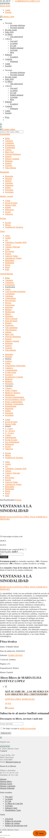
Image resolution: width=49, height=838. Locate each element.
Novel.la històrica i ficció (15, 399)
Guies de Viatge (11, 256)
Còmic (7, 201)
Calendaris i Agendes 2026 (15, 242)
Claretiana (9, 296)
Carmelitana (10, 294)
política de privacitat (28, 728)
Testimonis (9, 325)
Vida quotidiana (11, 328)
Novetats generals (17, 28)
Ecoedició (14, 57)
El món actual (10, 372)
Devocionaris (10, 300)
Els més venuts (11, 30)
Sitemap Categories (7, 786)
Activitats (14, 50)
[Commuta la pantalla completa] (4, 835)
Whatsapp (14, 61)
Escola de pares (11, 203)
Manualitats (9, 260)
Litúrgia (8, 150)
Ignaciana (9, 307)
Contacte (8, 59)
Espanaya (9, 375)
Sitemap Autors (6, 784)
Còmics (8, 435)
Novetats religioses (17, 25)
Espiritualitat (5, 134)
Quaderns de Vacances (14, 227)
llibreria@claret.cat (13, 762)
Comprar (4, 557)
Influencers (9, 210)
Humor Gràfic (10, 205)
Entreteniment (10, 437)
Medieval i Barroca (12, 393)
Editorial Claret (11, 808)
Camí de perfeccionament (15, 291)
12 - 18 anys (10, 431)
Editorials (9, 274)
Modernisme (10, 395)
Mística (8, 314)
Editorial (8, 55)
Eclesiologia (10, 145)
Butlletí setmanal (16, 48)
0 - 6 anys (9, 428)
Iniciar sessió (5, 6)
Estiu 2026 (9, 32)
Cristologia (9, 143)
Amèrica (8, 361)
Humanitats (4, 172)
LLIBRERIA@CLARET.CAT (27, 1)
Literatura (9, 183)
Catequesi (9, 141)
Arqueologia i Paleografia (15, 366)
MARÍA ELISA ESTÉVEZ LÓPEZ (14, 517)
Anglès (8, 238)
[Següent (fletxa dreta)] (4, 837)
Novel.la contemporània (14, 397)
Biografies (9, 176)
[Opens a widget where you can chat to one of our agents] (39, 833)
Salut (7, 269)
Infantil (8, 207)
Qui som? (14, 41)
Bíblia (7, 138)
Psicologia (9, 190)
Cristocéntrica (10, 298)
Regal (7, 267)
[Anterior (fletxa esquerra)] (1, 837)
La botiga (14, 43)
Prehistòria (9, 384)
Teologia (8, 165)
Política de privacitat (13, 821)
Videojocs (9, 214)
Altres (2, 231)
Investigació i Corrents (14, 377)
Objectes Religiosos (13, 154)
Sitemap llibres (6, 781)
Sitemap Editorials (7, 788)
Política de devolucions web (16, 825)
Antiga (7, 363)
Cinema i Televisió (12, 247)
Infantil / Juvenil (6, 196)
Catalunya (9, 368)
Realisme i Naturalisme (14, 404)
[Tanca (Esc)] (9, 835)
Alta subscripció (16, 37)
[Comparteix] (6, 835)
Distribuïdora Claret (13, 810)
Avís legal (9, 819)
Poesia (7, 265)
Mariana (8, 309)
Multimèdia (9, 263)
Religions (9, 161)
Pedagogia (9, 185)
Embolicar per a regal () (12, 549)
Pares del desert (11, 321)
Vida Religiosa (11, 330)
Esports (8, 254)
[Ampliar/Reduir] (1, 835)
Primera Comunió (12, 159)
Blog (12, 52)
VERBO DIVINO (15, 655)
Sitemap (3, 779)
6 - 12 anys (9, 433)
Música (8, 225)
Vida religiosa (10, 168)
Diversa (8, 303)
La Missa (8, 34)
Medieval (8, 379)
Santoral (8, 163)
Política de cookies (12, 823)
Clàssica (8, 388)
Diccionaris (9, 251)
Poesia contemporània (13, 402)
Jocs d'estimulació (12, 442)
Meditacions (10, 312)
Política (8, 187)
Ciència (8, 245)
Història (8, 181)
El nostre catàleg (8, 129)
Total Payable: (5, 552)
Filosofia (8, 178)
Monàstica (9, 316)
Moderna (8, 381)
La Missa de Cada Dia (14, 803)
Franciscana (9, 305)
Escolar (3, 218)
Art (6, 240)
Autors (2, 274)
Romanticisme (10, 406)
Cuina (7, 249)
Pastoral (8, 156)
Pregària (8, 323)
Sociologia (9, 192)
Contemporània (11, 370)
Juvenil (8, 212)
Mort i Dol (9, 152)
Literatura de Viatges (13, 258)
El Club (13, 46)
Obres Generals (11, 318)
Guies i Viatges (11, 390)
